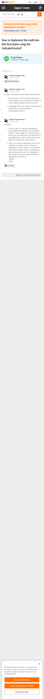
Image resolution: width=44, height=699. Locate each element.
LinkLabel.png (13, 81)
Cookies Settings (22, 692)
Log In (36, 2)
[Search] (40, 8)
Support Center (22, 8)
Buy (30, 2)
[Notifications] (40, 2)
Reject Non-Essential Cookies (22, 686)
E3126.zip (10, 166)
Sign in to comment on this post (28, 175)
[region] (22, 680)
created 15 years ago (20, 60)
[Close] (39, 663)
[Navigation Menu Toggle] (3, 8)
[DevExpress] (8, 2)
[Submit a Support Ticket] (39, 14)
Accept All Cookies (22, 680)
